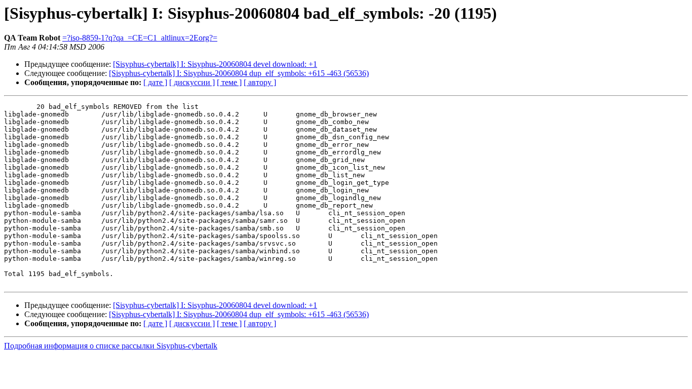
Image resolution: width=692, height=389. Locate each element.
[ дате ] (155, 82)
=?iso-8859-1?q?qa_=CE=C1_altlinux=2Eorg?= (139, 37)
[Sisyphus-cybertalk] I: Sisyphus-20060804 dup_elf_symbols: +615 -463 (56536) (239, 73)
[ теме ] (229, 82)
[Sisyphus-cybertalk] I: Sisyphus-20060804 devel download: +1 (215, 64)
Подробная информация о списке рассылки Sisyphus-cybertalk (110, 345)
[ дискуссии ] (192, 82)
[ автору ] (260, 82)
